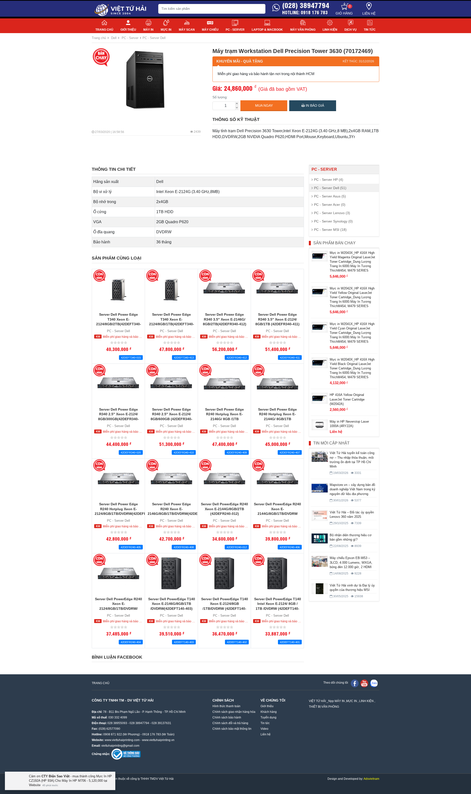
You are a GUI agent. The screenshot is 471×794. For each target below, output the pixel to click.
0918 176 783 (151, 734)
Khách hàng (269, 712)
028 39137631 (161, 723)
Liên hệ (369, 13)
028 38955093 (117, 723)
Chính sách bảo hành (226, 717)
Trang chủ (104, 29)
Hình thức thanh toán (226, 706)
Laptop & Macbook (267, 29)
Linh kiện (330, 29)
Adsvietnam (371, 779)
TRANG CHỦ (100, 683)
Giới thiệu (128, 29)
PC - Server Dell (154, 38)
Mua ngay (264, 105)
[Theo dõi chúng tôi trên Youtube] (364, 683)
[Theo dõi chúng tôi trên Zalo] (374, 683)
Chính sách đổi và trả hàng (230, 723)
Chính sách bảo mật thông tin (231, 728)
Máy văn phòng (302, 29)
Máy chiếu (210, 29)
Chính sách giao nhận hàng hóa (233, 712)
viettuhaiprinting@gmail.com (120, 745)
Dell (114, 38)
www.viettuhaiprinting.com (122, 740)
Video (264, 728)
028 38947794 (139, 723)
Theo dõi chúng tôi (335, 682)
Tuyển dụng (268, 717)
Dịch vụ (350, 29)
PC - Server (235, 29)
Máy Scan (187, 29)
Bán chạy (102, 57)
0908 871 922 (112, 734)
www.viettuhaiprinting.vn (158, 740)
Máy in (148, 29)
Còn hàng (99, 276)
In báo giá (314, 105)
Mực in (166, 29)
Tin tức (370, 29)
